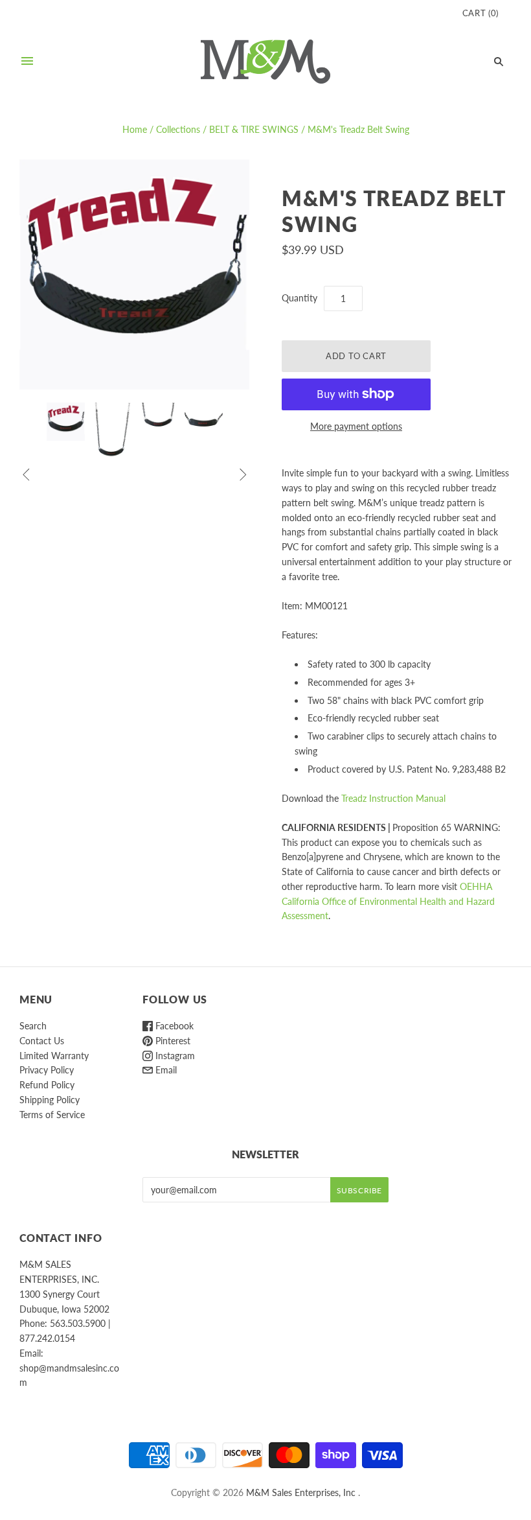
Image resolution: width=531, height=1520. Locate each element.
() (480, 13)
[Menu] (27, 61)
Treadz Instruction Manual (393, 798)
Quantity (299, 297)
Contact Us (41, 1040)
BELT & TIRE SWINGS (254, 129)
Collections (178, 129)
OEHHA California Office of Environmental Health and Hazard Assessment (388, 901)
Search (33, 1025)
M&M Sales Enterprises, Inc (301, 1492)
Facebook (173, 1025)
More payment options (356, 426)
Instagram (174, 1055)
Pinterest (171, 1040)
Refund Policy (46, 1084)
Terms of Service (52, 1114)
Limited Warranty (54, 1055)
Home (134, 129)
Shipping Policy (49, 1099)
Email (165, 1069)
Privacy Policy (46, 1069)
